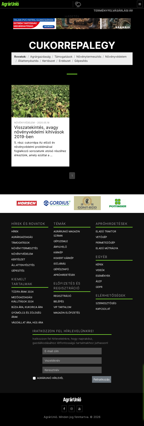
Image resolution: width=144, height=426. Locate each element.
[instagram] (71, 408)
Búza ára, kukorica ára (27, 307)
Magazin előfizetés (67, 312)
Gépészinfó (61, 269)
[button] (77, 4)
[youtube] (79, 408)
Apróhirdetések (64, 274)
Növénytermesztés (88, 56)
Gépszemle (61, 241)
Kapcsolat (103, 308)
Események (103, 275)
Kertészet (48, 61)
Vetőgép (101, 236)
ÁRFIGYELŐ (60, 246)
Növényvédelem (116, 56)
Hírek (14, 231)
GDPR (99, 286)
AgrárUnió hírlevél (50, 377)
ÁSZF (99, 281)
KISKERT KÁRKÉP (64, 258)
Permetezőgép (105, 242)
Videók (100, 270)
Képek (99, 264)
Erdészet (65, 61)
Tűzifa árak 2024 (22, 291)
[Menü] (140, 4)
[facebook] (64, 408)
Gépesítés (81, 61)
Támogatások (63, 56)
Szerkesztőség (106, 303)
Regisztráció (62, 295)
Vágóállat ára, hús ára (27, 322)
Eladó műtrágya (107, 248)
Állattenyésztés (28, 61)
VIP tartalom (62, 307)
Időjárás (60, 263)
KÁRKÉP (58, 252)
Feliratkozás (102, 379)
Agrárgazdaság (40, 56)
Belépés (59, 301)
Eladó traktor (106, 231)
